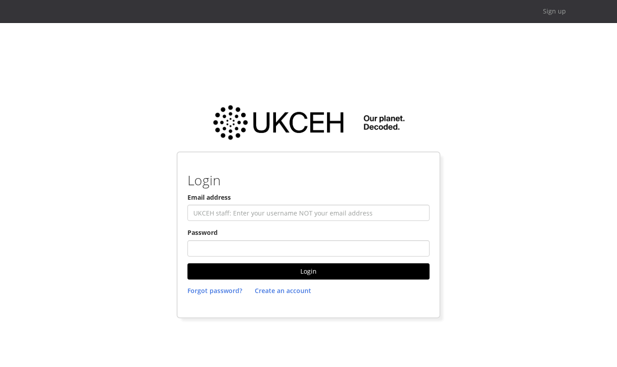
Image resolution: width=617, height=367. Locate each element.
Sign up (554, 11)
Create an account (283, 290)
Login (308, 271)
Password (202, 232)
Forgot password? (214, 290)
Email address (209, 197)
